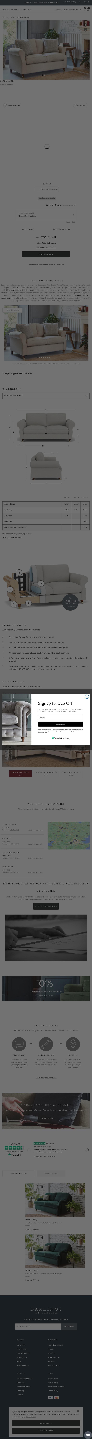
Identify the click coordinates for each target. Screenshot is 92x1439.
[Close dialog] (87, 697)
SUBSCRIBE (60, 724)
